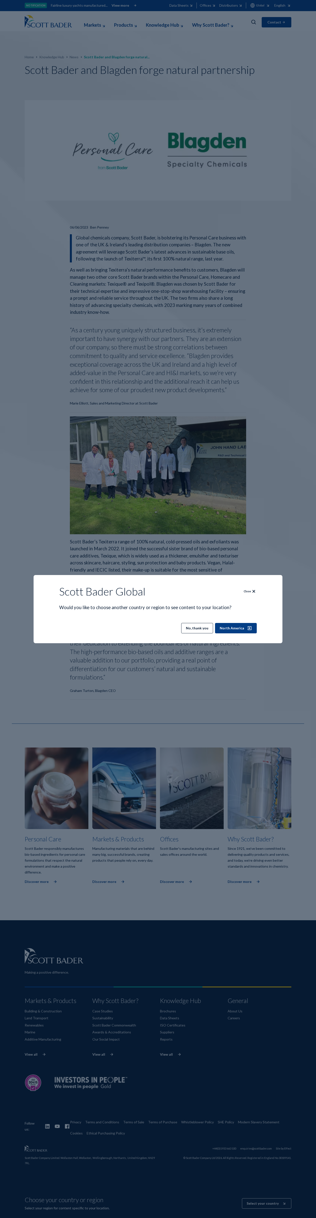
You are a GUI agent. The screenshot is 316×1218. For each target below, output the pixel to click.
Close (247, 591)
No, (197, 628)
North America (232, 628)
